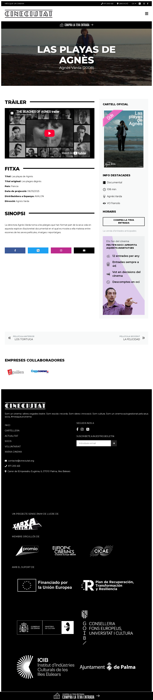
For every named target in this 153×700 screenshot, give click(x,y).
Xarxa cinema (13, 451)
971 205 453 (108, 3)
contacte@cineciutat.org (21, 460)
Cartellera (12, 430)
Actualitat (11, 436)
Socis (8, 441)
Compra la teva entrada (123, 221)
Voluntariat (13, 446)
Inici (7, 425)
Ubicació (123, 3)
